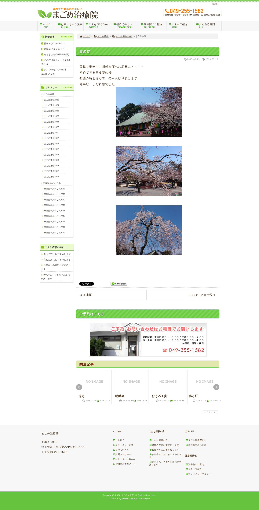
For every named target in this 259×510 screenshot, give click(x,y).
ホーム (47, 26)
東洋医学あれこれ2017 (54, 200)
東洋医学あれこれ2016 (54, 205)
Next (216, 387)
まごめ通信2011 (51, 176)
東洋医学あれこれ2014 (54, 216)
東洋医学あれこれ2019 (54, 189)
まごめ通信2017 (51, 143)
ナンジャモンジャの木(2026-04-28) (54, 71)
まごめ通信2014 (51, 160)
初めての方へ (124, 26)
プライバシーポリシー (199, 474)
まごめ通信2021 (51, 122)
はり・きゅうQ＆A (125, 459)
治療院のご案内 (153, 26)
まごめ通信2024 (51, 105)
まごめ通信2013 (51, 165)
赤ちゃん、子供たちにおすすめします (56, 276)
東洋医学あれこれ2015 (54, 210)
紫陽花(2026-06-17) (54, 49)
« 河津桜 (86, 295)
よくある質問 (207, 26)
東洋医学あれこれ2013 (54, 221)
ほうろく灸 (159, 396)
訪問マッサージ (123, 454)
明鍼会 (119, 396)
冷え (81, 396)
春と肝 (193, 396)
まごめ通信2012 (51, 171)
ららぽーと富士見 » (201, 295)
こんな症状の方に (99, 26)
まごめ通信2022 (51, 116)
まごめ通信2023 (51, 111)
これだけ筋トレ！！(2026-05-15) (56, 62)
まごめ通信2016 (51, 149)
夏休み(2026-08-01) (54, 43)
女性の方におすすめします (57, 259)
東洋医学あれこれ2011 (54, 232)
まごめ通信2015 (124, 36)
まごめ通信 (103, 36)
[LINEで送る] (119, 283)
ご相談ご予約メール (125, 464)
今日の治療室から (197, 440)
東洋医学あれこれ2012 (54, 227)
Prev (79, 387)
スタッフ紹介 (180, 26)
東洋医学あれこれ (52, 183)
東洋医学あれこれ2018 (54, 194)
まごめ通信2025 (51, 100)
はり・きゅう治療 (71, 26)
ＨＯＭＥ (120, 440)
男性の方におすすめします (57, 254)
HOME (86, 36)
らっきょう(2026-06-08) (56, 54)
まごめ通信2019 (51, 133)
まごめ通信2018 (51, 138)
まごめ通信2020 (51, 127)
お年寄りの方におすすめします (56, 267)
